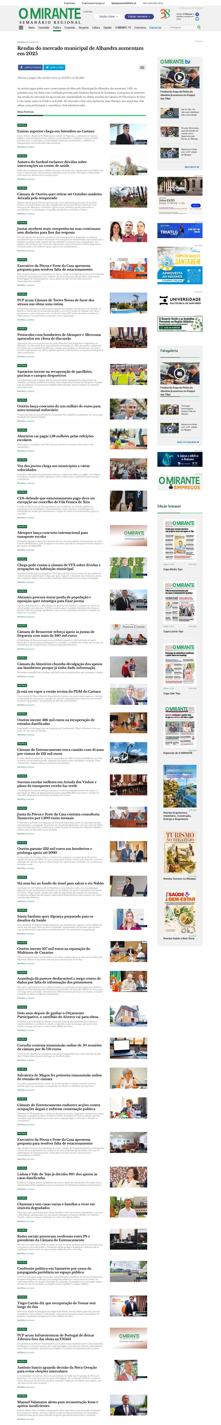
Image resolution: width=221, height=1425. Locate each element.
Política (21, 42)
